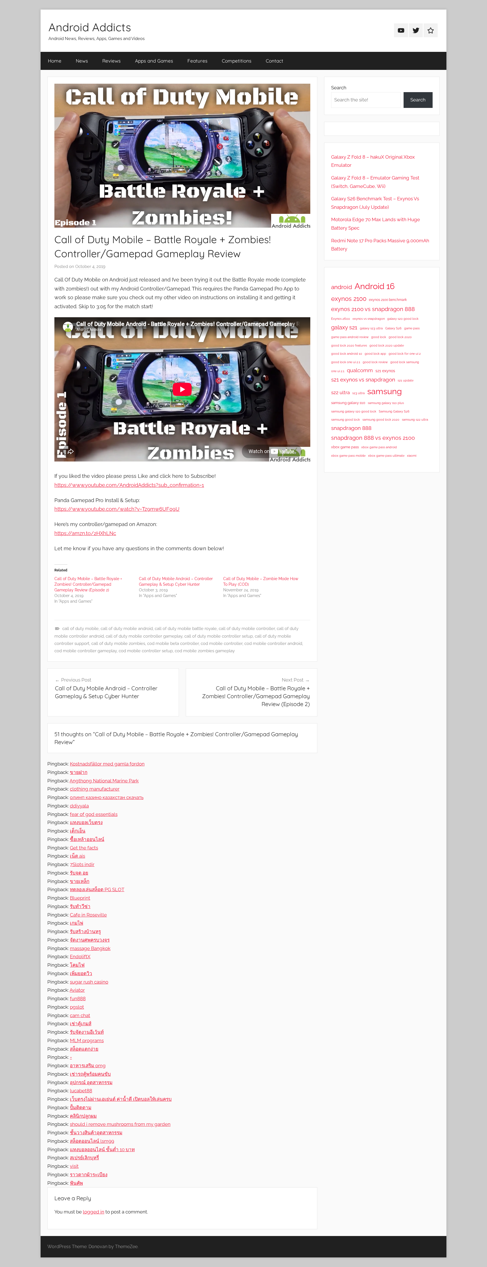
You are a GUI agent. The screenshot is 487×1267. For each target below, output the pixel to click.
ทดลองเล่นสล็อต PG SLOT (97, 889)
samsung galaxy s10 (348, 403)
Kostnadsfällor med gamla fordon (107, 764)
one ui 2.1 (337, 371)
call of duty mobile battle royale (186, 628)
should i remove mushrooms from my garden (120, 1124)
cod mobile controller (221, 643)
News (82, 61)
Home (54, 61)
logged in (93, 1212)
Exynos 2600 (340, 319)
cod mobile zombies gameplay (205, 650)
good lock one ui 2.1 (345, 362)
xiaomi (411, 455)
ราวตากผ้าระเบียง (88, 1174)
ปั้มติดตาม (80, 1107)
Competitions (236, 61)
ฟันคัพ (76, 1183)
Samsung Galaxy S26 (394, 411)
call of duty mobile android (127, 628)
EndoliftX (80, 956)
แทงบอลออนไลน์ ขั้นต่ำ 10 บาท (102, 1149)
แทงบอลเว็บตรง (86, 822)
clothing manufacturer (94, 789)
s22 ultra (340, 392)
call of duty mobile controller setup (218, 636)
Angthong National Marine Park (104, 781)
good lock (378, 337)
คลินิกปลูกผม (83, 1116)
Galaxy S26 (393, 328)
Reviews (111, 61)
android (341, 286)
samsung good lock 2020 (380, 419)
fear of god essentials (94, 814)
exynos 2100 (348, 298)
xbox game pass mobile (348, 456)
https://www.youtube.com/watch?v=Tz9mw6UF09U (117, 509)
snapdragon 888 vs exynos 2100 (373, 437)
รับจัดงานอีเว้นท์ (87, 1032)
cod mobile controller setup (146, 650)
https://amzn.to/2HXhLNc (85, 533)
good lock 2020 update (386, 345)
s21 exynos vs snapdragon (363, 379)
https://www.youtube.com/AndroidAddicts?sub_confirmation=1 (129, 485)
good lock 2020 (400, 337)
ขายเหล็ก (79, 881)
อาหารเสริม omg (88, 1065)
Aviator (77, 990)
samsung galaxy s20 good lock (353, 411)
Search (338, 87)
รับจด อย (79, 873)
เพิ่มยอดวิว (81, 973)
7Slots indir (82, 864)
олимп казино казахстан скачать (106, 797)
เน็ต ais (77, 856)
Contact (274, 61)
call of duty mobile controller (247, 628)
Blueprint (80, 898)
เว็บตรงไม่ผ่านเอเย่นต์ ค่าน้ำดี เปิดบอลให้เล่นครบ (121, 1099)
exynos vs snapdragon (369, 319)
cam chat (80, 1015)
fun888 (78, 998)
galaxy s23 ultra (371, 328)
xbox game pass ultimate (386, 455)
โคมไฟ (77, 965)
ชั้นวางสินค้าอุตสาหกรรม (96, 1132)
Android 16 (375, 286)
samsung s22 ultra (415, 419)
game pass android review (350, 337)
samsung (384, 391)
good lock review (375, 362)
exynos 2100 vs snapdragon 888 (373, 309)
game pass (412, 328)
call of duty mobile (80, 628)
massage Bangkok (90, 948)
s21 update (405, 380)
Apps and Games (154, 61)
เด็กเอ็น (77, 831)
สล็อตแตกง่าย (84, 1049)
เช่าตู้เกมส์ (80, 1023)
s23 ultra (358, 393)
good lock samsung (404, 362)
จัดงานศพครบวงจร (90, 940)
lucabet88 (81, 1090)
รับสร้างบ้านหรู (85, 931)
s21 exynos (385, 371)
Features (197, 61)
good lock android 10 (346, 353)
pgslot (77, 1007)
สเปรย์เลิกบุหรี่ (84, 1158)
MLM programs (87, 1040)
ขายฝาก (78, 772)
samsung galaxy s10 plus (386, 403)
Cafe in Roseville (88, 915)
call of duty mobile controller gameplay (144, 636)
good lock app (375, 353)
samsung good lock (345, 419)
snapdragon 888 (351, 428)
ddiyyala (79, 806)
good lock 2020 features (349, 345)
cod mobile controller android (273, 643)
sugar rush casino (89, 982)
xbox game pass (345, 447)
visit (74, 1166)
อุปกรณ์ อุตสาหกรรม (91, 1082)
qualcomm (360, 370)
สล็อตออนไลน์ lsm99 (92, 1141)
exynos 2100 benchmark (388, 300)
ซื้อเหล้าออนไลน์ (87, 839)
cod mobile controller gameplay (85, 650)
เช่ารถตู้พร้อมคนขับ (90, 1074)
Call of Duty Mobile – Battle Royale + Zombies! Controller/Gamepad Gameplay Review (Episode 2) (88, 584)
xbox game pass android (379, 447)
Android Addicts (89, 27)
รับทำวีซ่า (80, 906)
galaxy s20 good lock (403, 319)
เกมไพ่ (76, 923)
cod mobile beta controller (173, 643)
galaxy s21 (344, 327)
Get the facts (84, 848)
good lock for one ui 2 (405, 353)
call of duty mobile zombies (118, 643)
